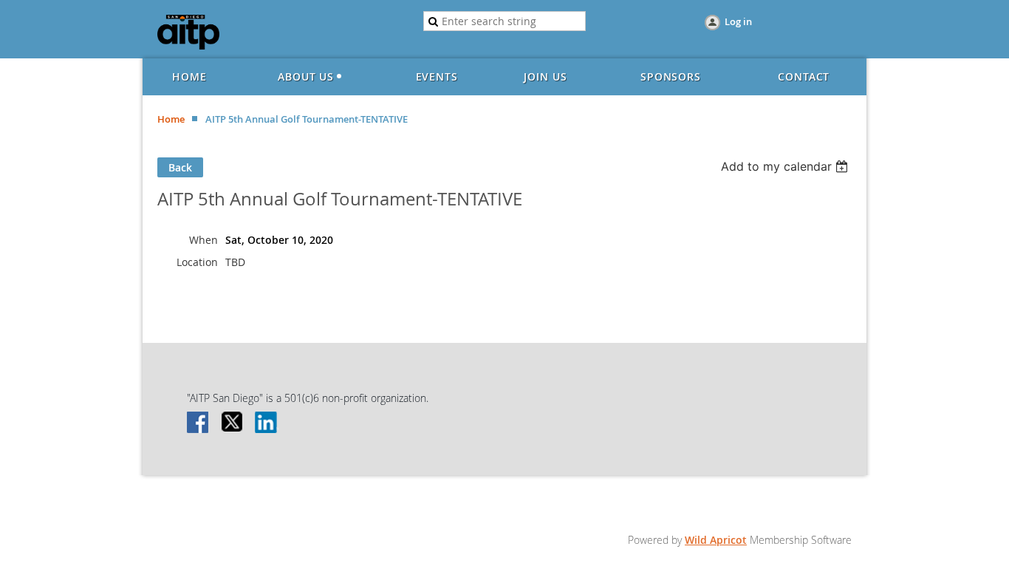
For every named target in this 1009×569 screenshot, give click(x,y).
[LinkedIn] (266, 423)
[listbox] (786, 166)
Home (171, 119)
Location (197, 262)
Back (180, 167)
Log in (738, 21)
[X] (232, 423)
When (203, 240)
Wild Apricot (716, 540)
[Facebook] (199, 423)
